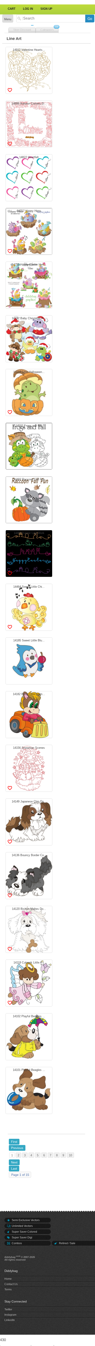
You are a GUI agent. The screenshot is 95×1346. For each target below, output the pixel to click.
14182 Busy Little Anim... (29, 713)
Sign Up (46, 8)
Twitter (8, 1309)
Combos (16, 1243)
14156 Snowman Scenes (29, 767)
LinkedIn (9, 1320)
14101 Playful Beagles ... (29, 1089)
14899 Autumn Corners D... (28, 123)
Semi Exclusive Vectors (25, 1220)
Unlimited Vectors (22, 1226)
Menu (7, 19)
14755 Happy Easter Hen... (29, 284)
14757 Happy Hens (29, 230)
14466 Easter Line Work (29, 552)
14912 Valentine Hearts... (29, 69)
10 (70, 1155)
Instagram (10, 1314)
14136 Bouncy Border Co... (29, 875)
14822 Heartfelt (29, 177)
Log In (28, 8)
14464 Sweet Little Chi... (29, 606)
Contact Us (11, 1284)
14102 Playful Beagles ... (29, 1036)
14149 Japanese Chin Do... (29, 821)
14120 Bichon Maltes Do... (29, 928)
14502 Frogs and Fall (28, 445)
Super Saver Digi (21, 1237)
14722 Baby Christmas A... (29, 338)
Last (14, 1168)
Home (8, 1278)
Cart (11, 8)
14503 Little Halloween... (29, 391)
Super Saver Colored (24, 1231)
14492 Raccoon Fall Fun (29, 499)
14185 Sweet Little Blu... (29, 660)
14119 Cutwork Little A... (29, 982)
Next (14, 1162)
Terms (8, 1289)
